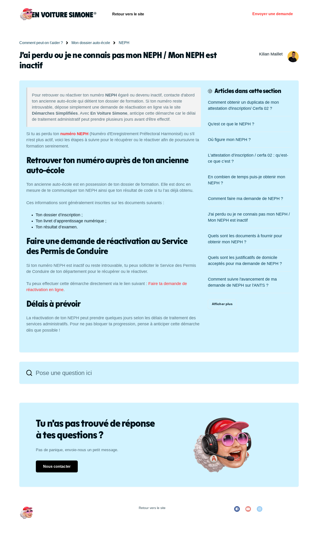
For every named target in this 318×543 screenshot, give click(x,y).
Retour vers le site (128, 14)
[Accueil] (57, 14)
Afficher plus (222, 304)
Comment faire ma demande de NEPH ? (245, 198)
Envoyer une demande (272, 14)
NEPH (124, 43)
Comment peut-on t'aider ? (41, 43)
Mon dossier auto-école (90, 43)
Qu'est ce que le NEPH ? (231, 124)
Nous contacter (57, 466)
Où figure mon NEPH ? (229, 139)
